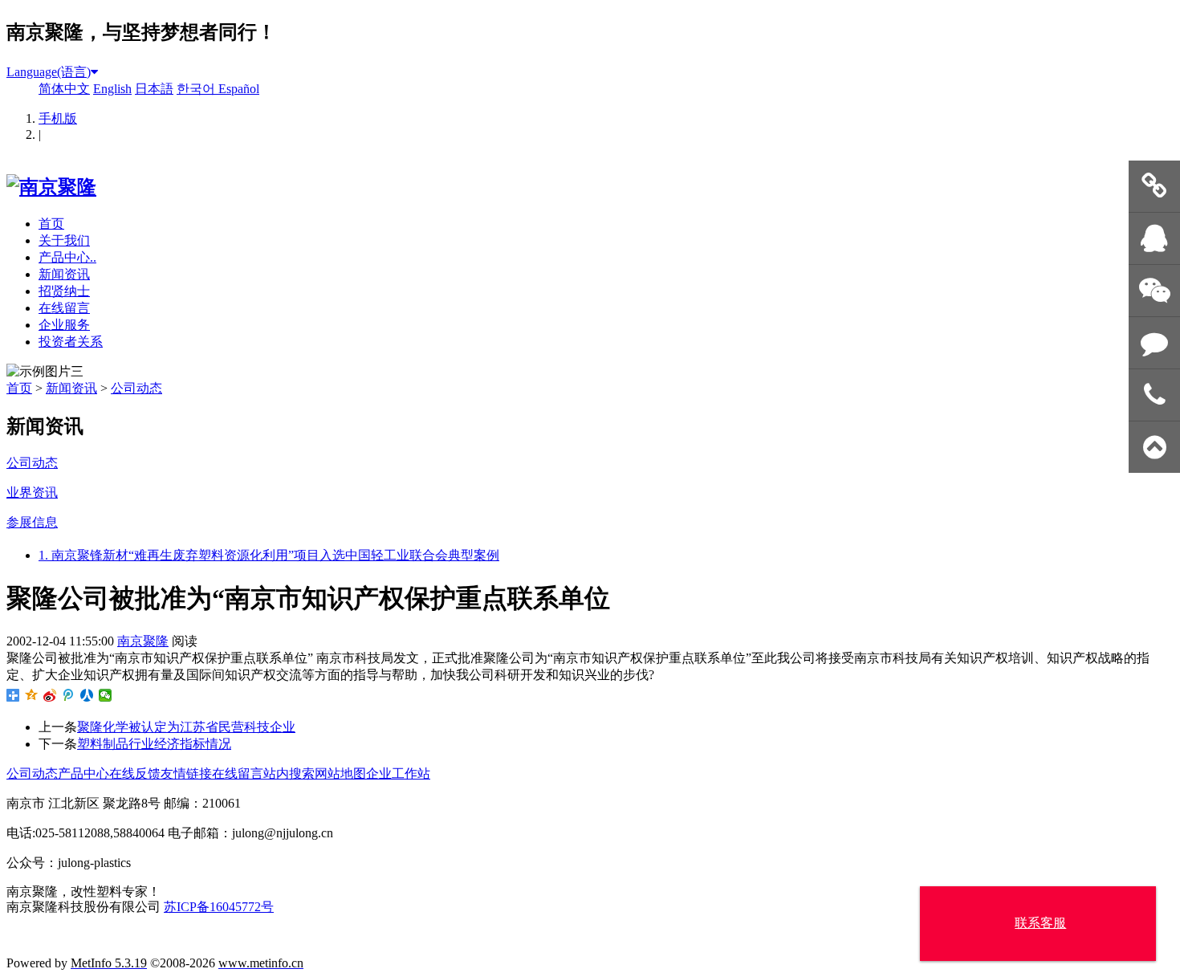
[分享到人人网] (87, 695)
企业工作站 (398, 773)
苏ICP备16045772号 (219, 907)
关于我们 (64, 240)
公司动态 (136, 388)
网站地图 (340, 773)
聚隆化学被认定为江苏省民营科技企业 (186, 727)
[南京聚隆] (51, 187)
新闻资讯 (64, 274)
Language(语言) (48, 72)
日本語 (154, 89)
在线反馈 (135, 773)
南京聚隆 (143, 641)
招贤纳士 (64, 291)
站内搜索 (289, 773)
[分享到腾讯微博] (68, 695)
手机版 (58, 118)
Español (238, 89)
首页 (51, 223)
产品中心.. (67, 257)
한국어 (197, 89)
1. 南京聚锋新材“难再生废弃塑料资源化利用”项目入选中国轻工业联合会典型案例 (269, 555)
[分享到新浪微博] (50, 695)
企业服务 (64, 325)
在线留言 (64, 308)
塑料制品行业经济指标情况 (154, 744)
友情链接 (186, 773)
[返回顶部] (1154, 447)
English (112, 89)
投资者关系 (71, 341)
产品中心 (83, 773)
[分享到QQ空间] (32, 695)
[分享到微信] (105, 695)
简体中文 (64, 89)
